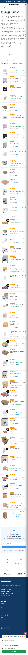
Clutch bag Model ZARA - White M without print (18, 276)
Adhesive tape (5, 60)
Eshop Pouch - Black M (15, 87)
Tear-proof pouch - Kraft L (16, 503)
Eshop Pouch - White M (15, 115)
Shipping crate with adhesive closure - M (17, 352)
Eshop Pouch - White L (15, 190)
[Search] (4, 4)
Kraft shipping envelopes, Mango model (11, 57)
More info (15, 645)
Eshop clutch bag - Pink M (16, 78)
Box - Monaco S (13, 220)
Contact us (3, 603)
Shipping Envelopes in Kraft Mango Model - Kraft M (18, 323)
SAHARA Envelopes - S (15, 314)
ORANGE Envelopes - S (15, 494)
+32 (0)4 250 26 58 (6, 589)
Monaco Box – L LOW (15, 476)
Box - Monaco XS (14, 429)
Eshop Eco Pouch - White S (16, 304)
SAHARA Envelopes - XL (15, 457)
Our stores (3, 598)
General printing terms (5, 609)
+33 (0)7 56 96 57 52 (7, 591)
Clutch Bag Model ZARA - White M (18, 151)
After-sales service (5, 607)
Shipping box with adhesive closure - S (16, 106)
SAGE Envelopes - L (14, 257)
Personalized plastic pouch (8, 51)
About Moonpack (4, 600)
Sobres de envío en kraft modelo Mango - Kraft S (18, 267)
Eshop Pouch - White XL (15, 248)
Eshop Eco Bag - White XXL (16, 485)
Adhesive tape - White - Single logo (17, 238)
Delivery (2, 605)
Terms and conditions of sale (7, 612)
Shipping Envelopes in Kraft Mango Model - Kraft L (18, 383)
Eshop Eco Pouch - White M (16, 361)
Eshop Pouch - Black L (15, 134)
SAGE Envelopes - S (14, 143)
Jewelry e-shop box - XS (16, 96)
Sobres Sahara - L (14, 420)
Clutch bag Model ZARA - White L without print (18, 332)
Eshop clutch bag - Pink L (16, 125)
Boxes (2, 619)
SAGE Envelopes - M (14, 199)
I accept (14, 651)
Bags (2, 617)
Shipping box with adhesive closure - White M (16, 295)
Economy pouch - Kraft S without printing (18, 512)
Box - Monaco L (13, 392)
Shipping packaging (5, 623)
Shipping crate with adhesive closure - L (17, 402)
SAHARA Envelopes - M (15, 373)
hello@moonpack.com (7, 593)
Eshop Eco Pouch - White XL (17, 448)
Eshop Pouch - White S (15, 69)
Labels (2, 621)
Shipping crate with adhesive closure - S (17, 171)
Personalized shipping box (8, 54)
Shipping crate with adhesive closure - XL (17, 439)
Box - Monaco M (14, 285)
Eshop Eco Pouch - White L (16, 411)
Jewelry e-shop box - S (15, 161)
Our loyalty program (5, 614)
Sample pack (14, 60)
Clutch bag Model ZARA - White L (18, 207)
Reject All (13, 648)
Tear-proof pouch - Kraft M (16, 467)
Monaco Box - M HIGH (15, 342)
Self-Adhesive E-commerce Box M (18, 230)
